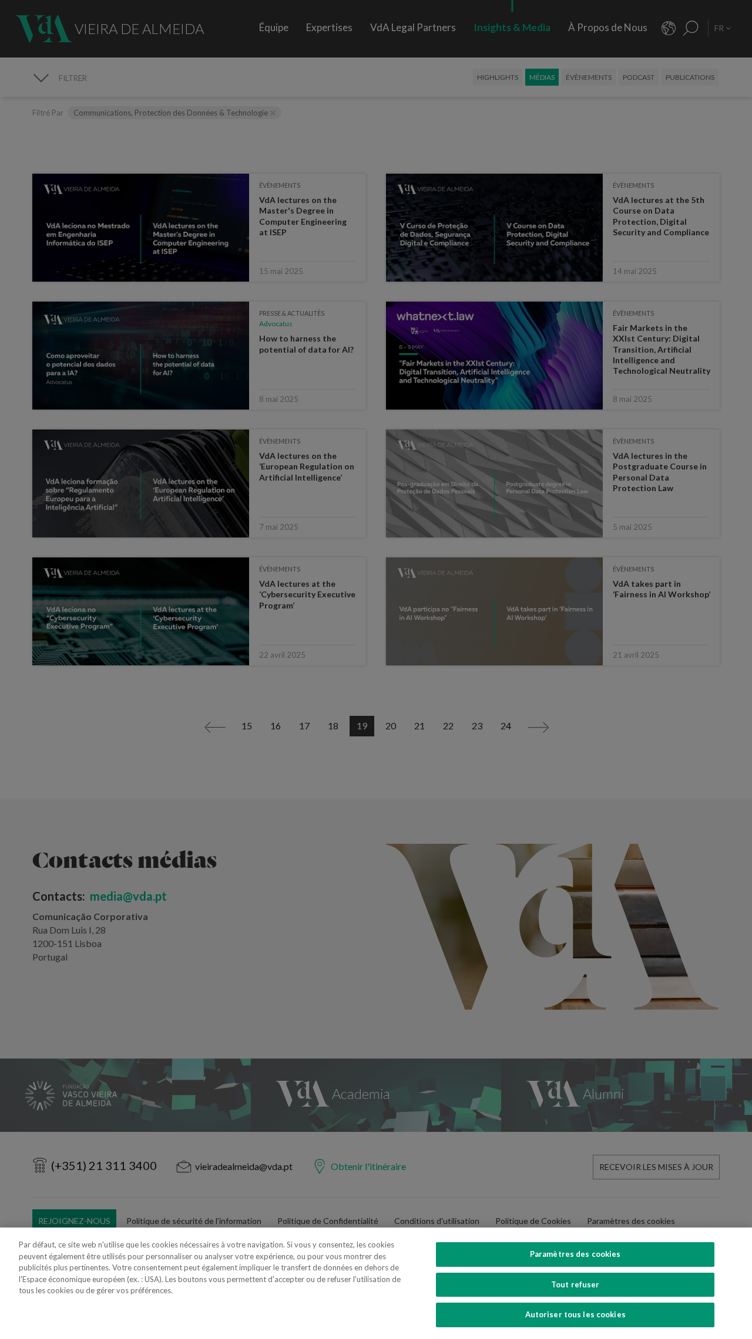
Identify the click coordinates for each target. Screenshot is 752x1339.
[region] (376, 1283)
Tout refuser (575, 1284)
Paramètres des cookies (575, 1254)
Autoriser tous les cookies (575, 1314)
